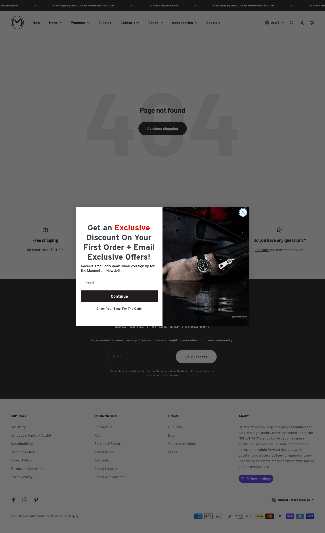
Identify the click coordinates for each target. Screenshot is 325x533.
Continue (119, 296)
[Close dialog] (243, 212)
